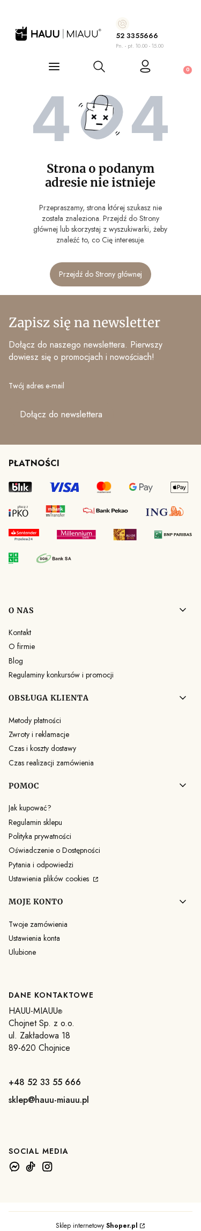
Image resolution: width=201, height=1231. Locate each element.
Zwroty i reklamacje (39, 734)
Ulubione (22, 952)
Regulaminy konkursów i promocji (61, 674)
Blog (16, 660)
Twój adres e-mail (36, 385)
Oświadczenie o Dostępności (54, 850)
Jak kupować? (30, 807)
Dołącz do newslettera (61, 414)
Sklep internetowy (97, 1225)
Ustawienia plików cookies (50, 878)
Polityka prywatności (40, 836)
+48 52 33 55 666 (45, 1082)
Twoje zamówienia (38, 924)
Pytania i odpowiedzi (41, 864)
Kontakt (20, 632)
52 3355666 (137, 36)
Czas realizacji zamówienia (51, 762)
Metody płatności (35, 720)
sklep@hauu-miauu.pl (49, 1100)
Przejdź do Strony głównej (100, 274)
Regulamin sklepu (35, 822)
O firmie (22, 646)
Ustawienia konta (34, 938)
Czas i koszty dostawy (42, 748)
